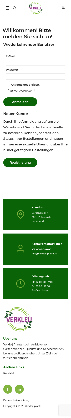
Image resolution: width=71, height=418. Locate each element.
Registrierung (20, 162)
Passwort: (12, 70)
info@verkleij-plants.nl (44, 253)
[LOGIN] (63, 8)
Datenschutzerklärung (16, 400)
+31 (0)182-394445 (41, 249)
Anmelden (20, 102)
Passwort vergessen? (21, 90)
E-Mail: (10, 56)
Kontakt (8, 373)
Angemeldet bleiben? (25, 84)
